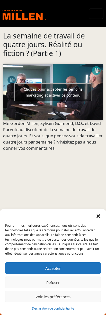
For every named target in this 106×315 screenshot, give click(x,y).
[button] (98, 215)
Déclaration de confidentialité (53, 308)
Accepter (53, 268)
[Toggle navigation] (96, 14)
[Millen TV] (24, 14)
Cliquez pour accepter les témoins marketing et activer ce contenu (53, 92)
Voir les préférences (53, 296)
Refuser (53, 282)
